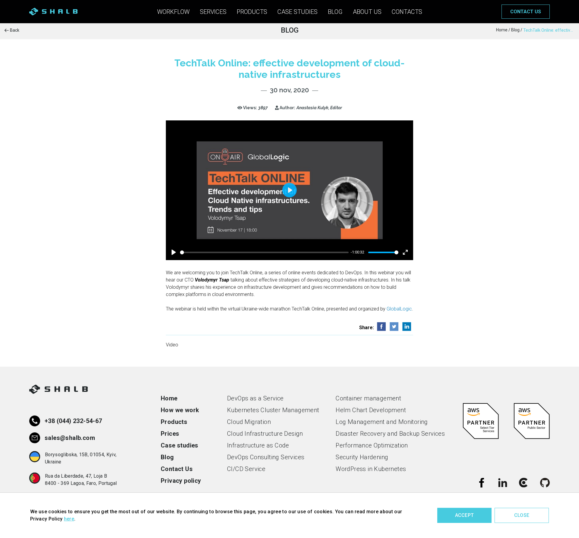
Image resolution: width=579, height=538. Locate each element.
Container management (368, 398)
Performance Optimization (372, 445)
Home (169, 398)
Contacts (407, 11)
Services (213, 11)
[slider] (264, 252)
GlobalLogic (399, 309)
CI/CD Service (246, 469)
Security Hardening (362, 457)
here (69, 519)
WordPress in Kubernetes (371, 469)
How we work (180, 410)
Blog (335, 11)
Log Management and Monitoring (382, 421)
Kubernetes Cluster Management (273, 410)
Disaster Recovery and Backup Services (390, 433)
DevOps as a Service (255, 398)
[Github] (545, 483)
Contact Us (177, 469)
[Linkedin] (503, 483)
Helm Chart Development (371, 410)
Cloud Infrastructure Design (265, 433)
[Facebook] (481, 483)
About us (367, 11)
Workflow (173, 11)
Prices (170, 433)
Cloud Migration (249, 421)
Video (172, 345)
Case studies (297, 11)
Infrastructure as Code (258, 445)
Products (252, 11)
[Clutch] (524, 483)
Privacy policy (181, 480)
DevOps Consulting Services (265, 457)
